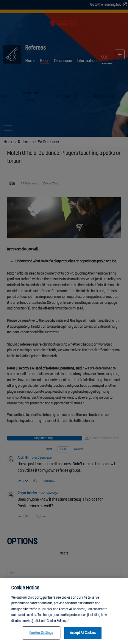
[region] (64, 611)
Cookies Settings (41, 633)
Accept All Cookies (83, 633)
